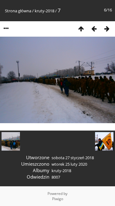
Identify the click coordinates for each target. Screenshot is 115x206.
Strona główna (18, 11)
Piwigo (57, 198)
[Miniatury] (81, 28)
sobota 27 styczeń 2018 (73, 157)
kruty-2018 (44, 11)
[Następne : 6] (106, 28)
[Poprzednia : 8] (93, 28)
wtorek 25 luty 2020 (69, 164)
